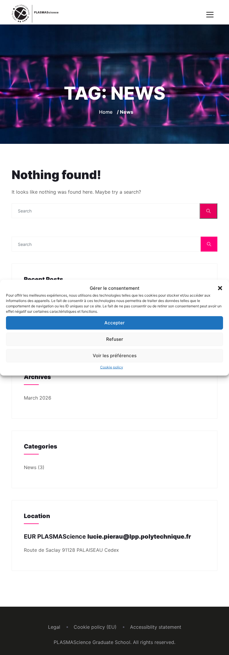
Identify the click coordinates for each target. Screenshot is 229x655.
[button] (220, 288)
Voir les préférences (115, 355)
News (30, 467)
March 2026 (37, 398)
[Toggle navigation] (210, 15)
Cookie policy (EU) (95, 627)
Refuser (114, 339)
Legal (54, 627)
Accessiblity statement (155, 627)
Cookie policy (111, 367)
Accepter (114, 323)
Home (105, 112)
